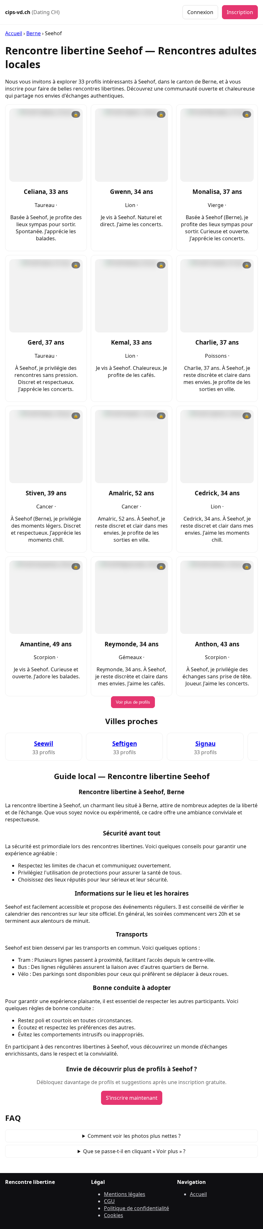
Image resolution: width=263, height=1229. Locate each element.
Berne (33, 33)
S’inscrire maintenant (131, 1097)
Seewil (43, 743)
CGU (109, 1201)
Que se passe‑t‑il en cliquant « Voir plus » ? (134, 1151)
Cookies (113, 1215)
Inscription (240, 12)
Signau (205, 743)
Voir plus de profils (133, 702)
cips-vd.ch (32, 12)
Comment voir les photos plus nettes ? (134, 1135)
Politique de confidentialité (136, 1208)
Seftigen (124, 743)
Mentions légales (124, 1194)
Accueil (13, 33)
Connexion (200, 12)
